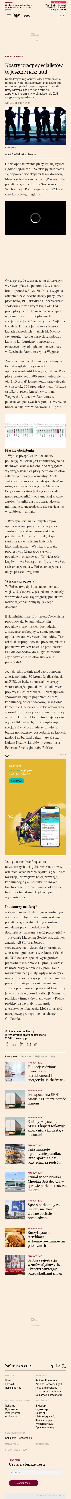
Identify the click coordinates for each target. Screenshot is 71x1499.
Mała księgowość (45, 1416)
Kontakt (9, 1384)
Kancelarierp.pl (44, 1420)
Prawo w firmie (14, 56)
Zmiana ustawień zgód (49, 1384)
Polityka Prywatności (47, 1380)
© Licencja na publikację (19, 1031)
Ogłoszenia (11, 1409)
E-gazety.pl (42, 1409)
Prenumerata (13, 1412)
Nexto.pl (40, 1412)
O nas (8, 1380)
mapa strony (12, 1444)
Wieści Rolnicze (44, 1423)
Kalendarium (43, 1444)
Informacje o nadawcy (48, 1391)
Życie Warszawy (45, 1427)
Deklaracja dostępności (49, 1394)
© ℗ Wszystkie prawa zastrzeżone (25, 1034)
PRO (27, 16)
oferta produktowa (16, 1450)
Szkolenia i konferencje (18, 1437)
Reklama (10, 1405)
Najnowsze (41, 1056)
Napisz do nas (13, 1387)
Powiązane (11, 1056)
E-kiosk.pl (41, 1405)
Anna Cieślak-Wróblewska (20, 154)
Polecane (26, 1056)
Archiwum (11, 1416)
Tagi (53, 1056)
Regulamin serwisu (46, 1387)
